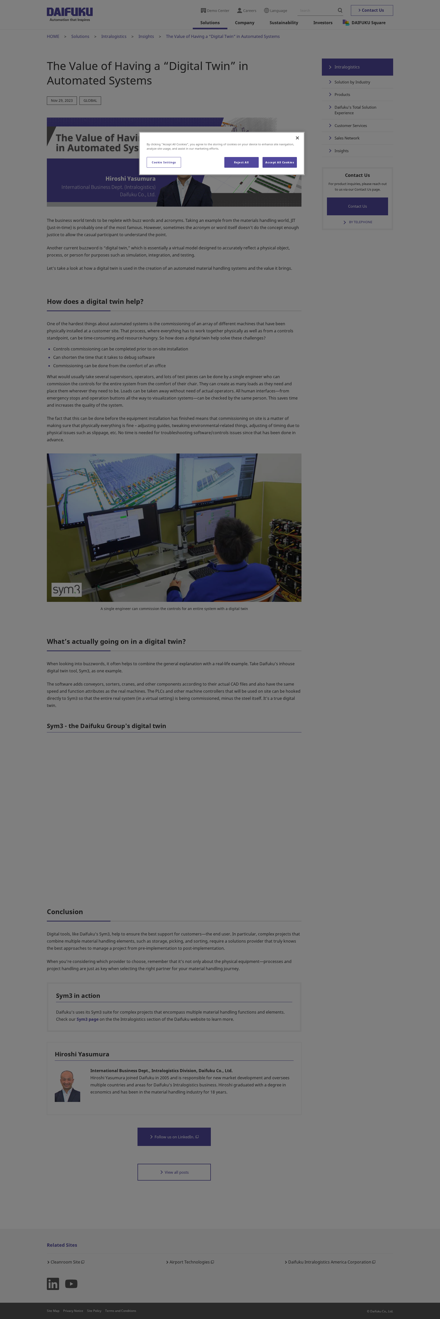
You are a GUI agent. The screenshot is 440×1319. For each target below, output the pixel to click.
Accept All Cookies (279, 162)
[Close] (297, 138)
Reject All (241, 162)
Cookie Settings (164, 162)
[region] (222, 153)
